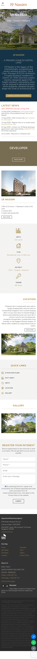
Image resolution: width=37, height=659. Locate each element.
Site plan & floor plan (8, 124)
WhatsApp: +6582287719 (10, 578)
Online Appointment (27, 112)
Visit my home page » (8, 581)
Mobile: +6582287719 (9, 575)
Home (3, 547)
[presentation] (34, 422)
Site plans (23, 547)
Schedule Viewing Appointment (18, 95)
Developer (4, 553)
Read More (18, 159)
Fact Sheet (5, 550)
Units (21, 550)
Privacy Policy (24, 555)
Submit (18, 501)
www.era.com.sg (6, 532)
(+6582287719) (29, 129)
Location (4, 555)
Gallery (22, 553)
